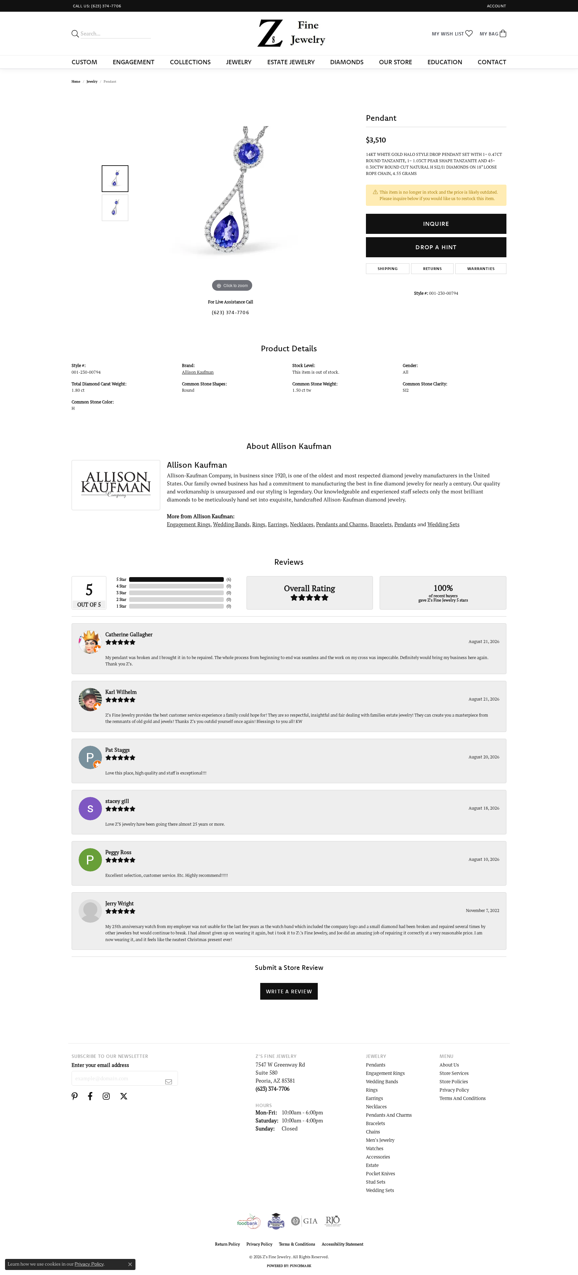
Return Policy (227, 1244)
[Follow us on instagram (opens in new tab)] (106, 1096)
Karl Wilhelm (121, 692)
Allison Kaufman (198, 372)
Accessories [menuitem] (378, 1157)
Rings (258, 524)
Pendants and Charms (341, 524)
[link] (96, 6)
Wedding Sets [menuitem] (380, 1190)
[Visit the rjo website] (332, 1221)
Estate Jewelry (291, 62)
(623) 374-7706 (230, 312)
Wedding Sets (443, 524)
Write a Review (289, 991)
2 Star (121, 599)
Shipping (387, 268)
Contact (492, 62)
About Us (449, 1065)
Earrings (277, 524)
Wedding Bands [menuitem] (382, 1081)
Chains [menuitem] (373, 1131)
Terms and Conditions (463, 1098)
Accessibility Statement (342, 1244)
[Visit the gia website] (304, 1221)
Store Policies (454, 1081)
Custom (84, 62)
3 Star (121, 592)
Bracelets (381, 524)
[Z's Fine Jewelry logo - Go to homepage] (289, 33)
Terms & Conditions (297, 1244)
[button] (496, 6)
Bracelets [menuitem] (375, 1123)
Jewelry (239, 62)
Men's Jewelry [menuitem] (380, 1140)
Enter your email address (100, 1065)
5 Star (121, 579)
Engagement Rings (188, 524)
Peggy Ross (118, 852)
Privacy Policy (454, 1090)
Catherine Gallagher (129, 634)
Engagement (134, 62)
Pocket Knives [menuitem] (380, 1173)
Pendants (405, 524)
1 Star (121, 606)
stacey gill (117, 801)
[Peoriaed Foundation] (276, 1221)
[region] (232, 193)
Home (76, 81)
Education (444, 62)
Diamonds (347, 62)
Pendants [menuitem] (375, 1065)
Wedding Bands (231, 524)
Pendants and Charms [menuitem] (389, 1115)
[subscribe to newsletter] (169, 1082)
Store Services (454, 1073)
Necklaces (301, 524)
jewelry (92, 81)
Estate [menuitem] (372, 1165)
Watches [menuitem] (374, 1148)
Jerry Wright (119, 903)
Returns (432, 268)
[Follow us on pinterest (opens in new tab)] (74, 1096)
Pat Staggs (117, 749)
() (228, 579)
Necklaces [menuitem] (376, 1106)
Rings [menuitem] (372, 1090)
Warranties (481, 268)
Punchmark (300, 1266)
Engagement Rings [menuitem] (385, 1073)
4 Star (121, 585)
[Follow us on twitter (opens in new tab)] (123, 1096)
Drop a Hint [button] (436, 247)
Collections (190, 62)
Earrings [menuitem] (374, 1098)
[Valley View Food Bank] (249, 1221)
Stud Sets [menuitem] (375, 1182)
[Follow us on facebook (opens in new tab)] (90, 1096)
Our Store (395, 62)
